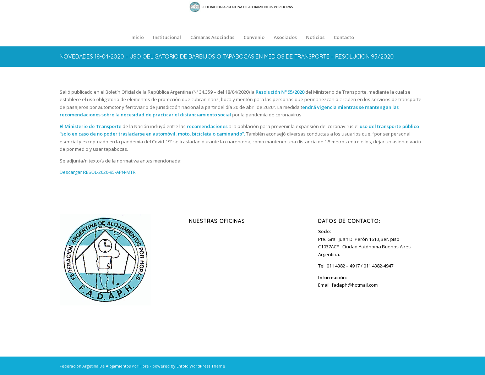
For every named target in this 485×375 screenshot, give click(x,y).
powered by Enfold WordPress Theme (188, 366)
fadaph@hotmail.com (355, 285)
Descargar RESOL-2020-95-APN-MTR (98, 172)
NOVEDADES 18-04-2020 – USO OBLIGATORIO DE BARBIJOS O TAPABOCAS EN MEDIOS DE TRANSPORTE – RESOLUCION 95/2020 (227, 56)
